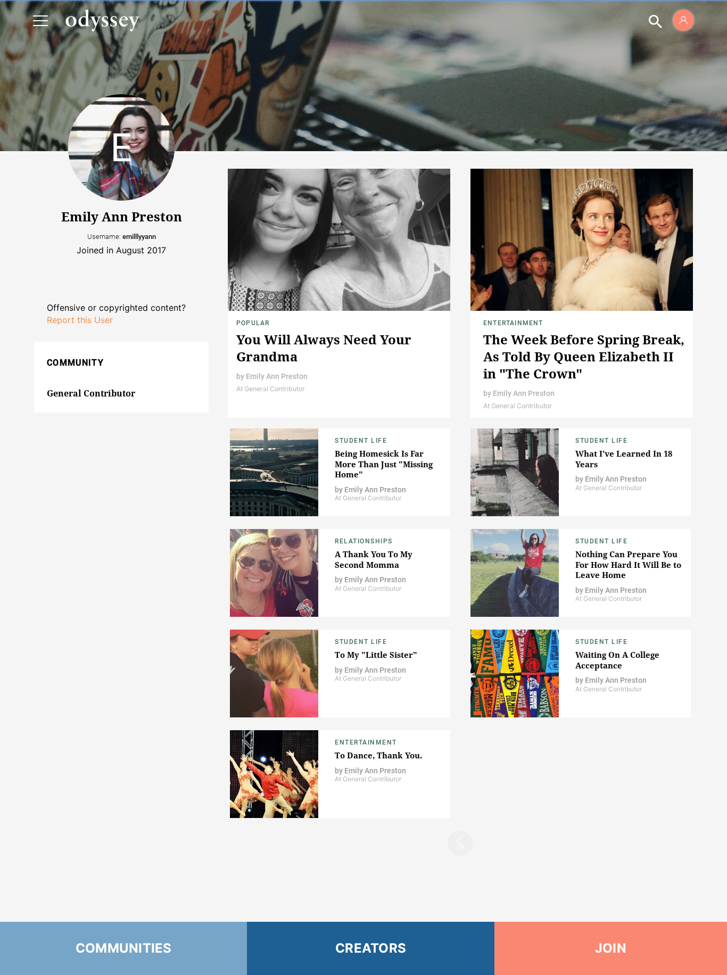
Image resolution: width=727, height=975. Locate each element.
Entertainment (513, 323)
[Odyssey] (102, 20)
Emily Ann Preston (277, 376)
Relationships (364, 541)
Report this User (80, 320)
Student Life (361, 440)
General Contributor (91, 393)
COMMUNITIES (124, 948)
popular (252, 323)
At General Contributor (270, 389)
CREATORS (370, 948)
